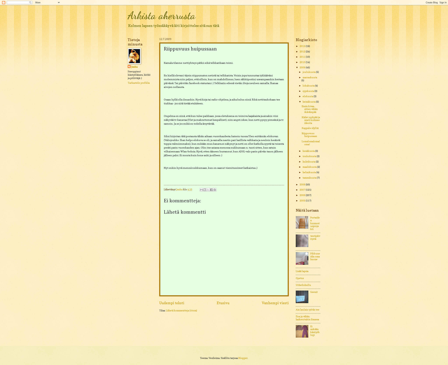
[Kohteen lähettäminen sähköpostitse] (201, 189)
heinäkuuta (309, 101)
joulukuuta (309, 72)
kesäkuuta (309, 151)
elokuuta (308, 96)
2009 (303, 67)
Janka (134, 66)
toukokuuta (310, 156)
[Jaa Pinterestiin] (214, 189)
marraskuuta (310, 77)
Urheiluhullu (303, 285)
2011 (303, 56)
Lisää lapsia (302, 271)
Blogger (242, 358)
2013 (303, 46)
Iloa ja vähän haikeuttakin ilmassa (307, 318)
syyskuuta (308, 91)
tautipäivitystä (315, 237)
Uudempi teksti (171, 303)
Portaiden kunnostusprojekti (315, 223)
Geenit (314, 292)
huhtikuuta (309, 161)
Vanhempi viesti (275, 303)
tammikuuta (310, 177)
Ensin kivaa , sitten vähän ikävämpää (310, 109)
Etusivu (223, 303)
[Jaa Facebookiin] (211, 189)
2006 (303, 195)
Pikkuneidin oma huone (315, 256)
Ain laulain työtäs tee (307, 309)
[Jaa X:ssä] (208, 189)
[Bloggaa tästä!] (204, 189)
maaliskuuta (310, 166)
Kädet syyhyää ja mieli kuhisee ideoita (311, 120)
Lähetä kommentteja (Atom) (181, 310)
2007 (303, 189)
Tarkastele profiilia (139, 82)
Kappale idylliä (310, 128)
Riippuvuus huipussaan (309, 135)
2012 (303, 51)
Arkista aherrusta (161, 15)
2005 (303, 200)
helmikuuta (309, 172)
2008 (303, 184)
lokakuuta (309, 85)
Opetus (300, 278)
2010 (303, 62)
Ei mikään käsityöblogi (315, 331)
